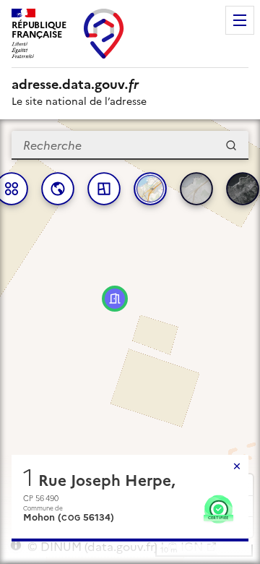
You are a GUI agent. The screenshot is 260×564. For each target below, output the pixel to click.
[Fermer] (236, 466)
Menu (239, 20)
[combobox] (130, 145)
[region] (130, 341)
